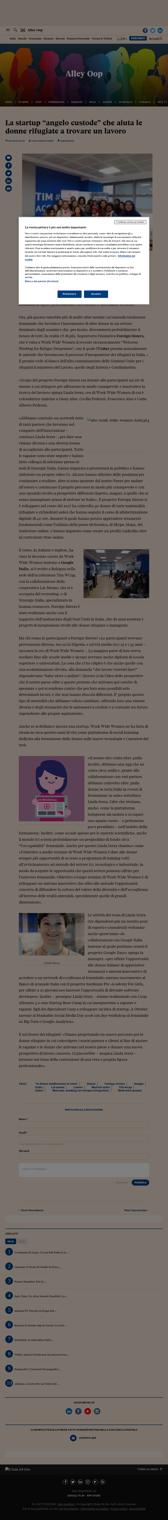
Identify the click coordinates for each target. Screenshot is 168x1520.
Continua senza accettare (130, 222)
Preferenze (69, 294)
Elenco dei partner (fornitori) (41, 281)
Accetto (96, 294)
